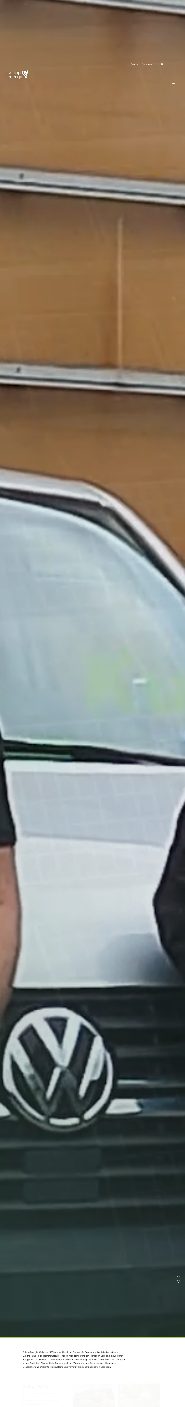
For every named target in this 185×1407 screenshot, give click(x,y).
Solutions (147, 64)
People (134, 64)
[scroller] (178, 1282)
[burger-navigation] (173, 85)
